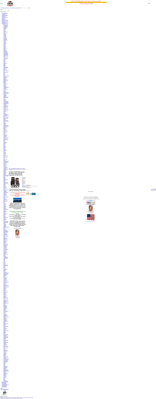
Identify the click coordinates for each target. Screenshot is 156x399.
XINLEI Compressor (5, 376)
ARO (4, 57)
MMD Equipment (6, 238)
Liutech (5, 223)
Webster (5, 368)
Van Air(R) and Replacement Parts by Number (6, 361)
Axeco (4, 62)
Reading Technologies (5, 294)
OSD (4, 261)
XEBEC (5, 375)
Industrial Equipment (5, 191)
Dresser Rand (5, 127)
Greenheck (5, 168)
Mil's (4, 237)
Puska (4, 289)
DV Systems (5, 132)
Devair (4, 122)
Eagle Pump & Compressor (5, 135)
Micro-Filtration (6, 236)
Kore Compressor (6, 217)
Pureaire (5, 286)
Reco (4, 295)
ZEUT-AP (5, 380)
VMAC (5, 364)
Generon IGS (5, 162)
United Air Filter (6, 356)
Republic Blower (6, 301)
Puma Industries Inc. (6, 285)
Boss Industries (5, 77)
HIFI (4, 176)
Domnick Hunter (6, 125)
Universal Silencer (6, 357)
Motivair (5, 239)
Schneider (5, 314)
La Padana (5, 219)
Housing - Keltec (6, 182)
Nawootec (5, 248)
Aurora (4, 61)
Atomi (4, 60)
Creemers (5, 113)
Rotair (4, 304)
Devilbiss (5, 123)
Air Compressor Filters (5, 22)
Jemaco (4, 198)
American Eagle (6, 52)
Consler (5, 108)
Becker (4, 68)
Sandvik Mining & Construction (6, 311)
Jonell (4, 200)
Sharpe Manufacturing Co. (6, 323)
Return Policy (21, 397)
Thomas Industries (6, 346)
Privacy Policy (26, 397)
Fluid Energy (5, 150)
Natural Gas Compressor (5, 247)
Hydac (4, 186)
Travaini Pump (5, 350)
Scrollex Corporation (5, 318)
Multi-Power (5, 241)
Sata (4, 313)
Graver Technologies (5, 166)
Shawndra (5, 324)
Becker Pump (5, 69)
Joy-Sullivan (5, 203)
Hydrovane (5, 188)
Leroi (4, 220)
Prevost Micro (5, 284)
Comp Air (5, 100)
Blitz (4, 74)
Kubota (4, 218)
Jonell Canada (5, 201)
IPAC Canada (5, 195)
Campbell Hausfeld (6, 87)
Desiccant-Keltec (6, 120)
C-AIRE (5, 84)
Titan (4, 347)
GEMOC (5, 160)
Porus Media (5, 278)
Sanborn (5, 310)
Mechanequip (5, 234)
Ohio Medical (5, 258)
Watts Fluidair (5, 367)
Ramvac (5, 293)
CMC (4, 98)
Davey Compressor (6, 117)
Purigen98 (5, 288)
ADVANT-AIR (6, 27)
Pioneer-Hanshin (6, 273)
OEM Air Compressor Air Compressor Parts (6, 257)
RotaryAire (5, 305)
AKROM (5, 46)
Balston (5, 65)
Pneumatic (5, 275)
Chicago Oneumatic (6, 92)
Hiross (4, 177)
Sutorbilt (5, 338)
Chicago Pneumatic (6, 93)
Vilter (4, 363)
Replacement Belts (4, 385)
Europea (5, 143)
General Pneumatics (6, 161)
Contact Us (6, 397)
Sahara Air (5, 308)
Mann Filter (23, 168)
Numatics (5, 253)
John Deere (5, 199)
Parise (4, 264)
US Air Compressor (6, 359)
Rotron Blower (5, 306)
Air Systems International (5, 39)
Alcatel (4, 47)
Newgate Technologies (5, 250)
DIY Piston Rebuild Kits (4, 390)
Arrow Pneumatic (6, 58)
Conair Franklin (6, 106)
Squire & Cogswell (6, 330)
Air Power (5, 35)
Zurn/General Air (6, 381)
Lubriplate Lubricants (5, 225)
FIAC (4, 144)
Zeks (4, 379)
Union (4, 355)
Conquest (5, 107)
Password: (27, 186)
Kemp (4, 210)
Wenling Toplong (6, 370)
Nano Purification (6, 244)
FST (4, 154)
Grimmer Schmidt (6, 169)
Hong (4, 181)
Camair (4, 85)
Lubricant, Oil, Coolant (5, 20)
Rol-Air (5, 303)
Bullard (4, 82)
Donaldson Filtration (6, 126)
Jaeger (4, 197)
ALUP (4, 49)
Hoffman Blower (6, 179)
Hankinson (5, 172)
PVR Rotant (5, 290)
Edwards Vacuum (6, 139)
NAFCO (5, 243)
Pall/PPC (5, 263)
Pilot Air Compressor (5, 272)
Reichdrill (5, 296)
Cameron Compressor (5, 86)
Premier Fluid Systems (5, 283)
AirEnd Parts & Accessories (4, 19)
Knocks (5, 212)
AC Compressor (6, 25)
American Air (5, 51)
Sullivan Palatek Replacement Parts (4, 383)
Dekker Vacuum (6, 118)
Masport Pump (5, 230)
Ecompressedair (6, 138)
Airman (5, 43)
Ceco (4, 90)
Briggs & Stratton (6, 80)
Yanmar (5, 377)
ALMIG (5, 48)
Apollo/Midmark (6, 55)
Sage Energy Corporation (5, 307)
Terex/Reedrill (5, 344)
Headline (5, 174)
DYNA (5, 134)
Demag (4, 119)
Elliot (4, 141)
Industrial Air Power (6, 189)
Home (9, 168)
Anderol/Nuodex (6, 54)
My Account (10, 397)
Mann (4, 229)
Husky (4, 184)
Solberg (5, 327)
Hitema (4, 178)
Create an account (153, 189)
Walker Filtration (6, 366)
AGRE (4, 29)
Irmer (4, 196)
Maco (4, 228)
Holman (5, 180)
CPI (4, 112)
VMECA (5, 365)
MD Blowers (5, 233)
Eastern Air (5, 136)
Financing (18, 397)
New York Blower (6, 249)
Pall (4, 262)
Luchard (5, 226)
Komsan (5, 216)
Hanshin (5, 173)
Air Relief (5, 36)
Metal (4, 235)
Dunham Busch (6, 131)
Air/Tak (5, 40)
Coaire (4, 99)
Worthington (5, 374)
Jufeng (4, 204)
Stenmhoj (5, 332)
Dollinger (5, 124)
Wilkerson (5, 371)
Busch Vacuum (5, 83)
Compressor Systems (5, 104)
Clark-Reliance (5, 97)
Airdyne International (5, 42)
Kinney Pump (5, 211)
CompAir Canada (6, 101)
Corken (4, 111)
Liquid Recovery (6, 222)
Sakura (4, 309)
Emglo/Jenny (5, 142)
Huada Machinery (6, 183)
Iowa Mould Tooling (5, 194)
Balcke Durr (5, 63)
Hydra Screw (5, 187)
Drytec (4, 130)
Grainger (5, 165)
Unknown (5, 358)
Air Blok (5, 31)
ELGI (4, 140)
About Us (3, 397)
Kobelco (5, 214)
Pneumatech (5, 274)
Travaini (5, 349)
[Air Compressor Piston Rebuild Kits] (5, 394)
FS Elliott (5, 153)
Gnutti (4, 164)
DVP (4, 133)
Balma (4, 64)
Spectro (5, 329)
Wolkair (5, 372)
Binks (4, 73)
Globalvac (5, 163)
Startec (4, 331)
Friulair (4, 152)
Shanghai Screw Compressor (6, 320)
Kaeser (4, 207)
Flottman (5, 149)
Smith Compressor (6, 326)
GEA (4, 159)
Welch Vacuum (5, 369)
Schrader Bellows (6, 315)
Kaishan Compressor (5, 208)
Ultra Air (5, 353)
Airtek (4, 45)
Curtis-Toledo (5, 115)
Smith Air (5, 325)
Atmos (4, 59)
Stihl (4, 333)
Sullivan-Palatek (6, 336)
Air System (5, 37)
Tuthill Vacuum (6, 351)
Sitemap (29, 397)
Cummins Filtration (6, 114)
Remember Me (29, 187)
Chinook (5, 96)
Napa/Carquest (5, 245)
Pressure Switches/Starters (5, 384)
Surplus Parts (3, 21)
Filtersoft (5, 147)
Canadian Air (5, 88)
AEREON (5, 28)
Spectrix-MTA (5, 328)
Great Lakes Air (6, 167)
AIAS (4, 30)
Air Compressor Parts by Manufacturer (5, 23)
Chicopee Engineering (5, 95)
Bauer (4, 66)
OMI (4, 259)
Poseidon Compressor (5, 279)
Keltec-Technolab (6, 209)
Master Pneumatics (6, 231)
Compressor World (6, 105)
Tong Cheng (5, 348)
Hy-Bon (5, 185)
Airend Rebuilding (4, 386)
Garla (4, 157)
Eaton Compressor (6, 137)
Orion (4, 260)
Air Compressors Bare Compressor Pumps (5, 15)
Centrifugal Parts (4, 382)
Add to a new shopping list (24, 186)
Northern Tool (5, 252)
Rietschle (5, 302)
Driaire (4, 128)
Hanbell (5, 171)
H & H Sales (5, 170)
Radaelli (5, 292)
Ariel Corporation (6, 56)
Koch (4, 215)
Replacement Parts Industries (6, 300)
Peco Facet (5, 268)
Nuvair (4, 255)
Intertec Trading (6, 192)
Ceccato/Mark (5, 89)
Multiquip (5, 242)
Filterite (5, 146)
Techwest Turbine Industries (6, 343)
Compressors (3, 16)
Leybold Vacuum (6, 221)
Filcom (4, 145)
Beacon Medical (6, 67)
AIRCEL (5, 41)
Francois (5, 151)
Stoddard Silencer (6, 334)
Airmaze (5, 44)
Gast (4, 158)
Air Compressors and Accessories (4, 14)
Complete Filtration (6, 103)
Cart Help (32, 397)
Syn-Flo (5, 339)
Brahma (5, 78)
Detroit (4, 121)
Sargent (5, 312)
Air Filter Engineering (5, 33)
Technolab (5, 341)
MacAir (5, 227)
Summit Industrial (6, 337)
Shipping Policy (14, 397)
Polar (4, 276)
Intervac (5, 193)
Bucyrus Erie (5, 81)
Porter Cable (5, 277)
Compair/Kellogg (6, 102)
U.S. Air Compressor (5, 352)
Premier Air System (6, 281)
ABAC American (6, 24)
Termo (4, 345)
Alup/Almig (5, 50)
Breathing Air (5, 79)
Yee (4, 378)
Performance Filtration (5, 269)
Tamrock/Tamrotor (6, 340)
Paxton (4, 267)
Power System (5, 280)
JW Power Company (5, 206)
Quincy (4, 291)
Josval (4, 202)
